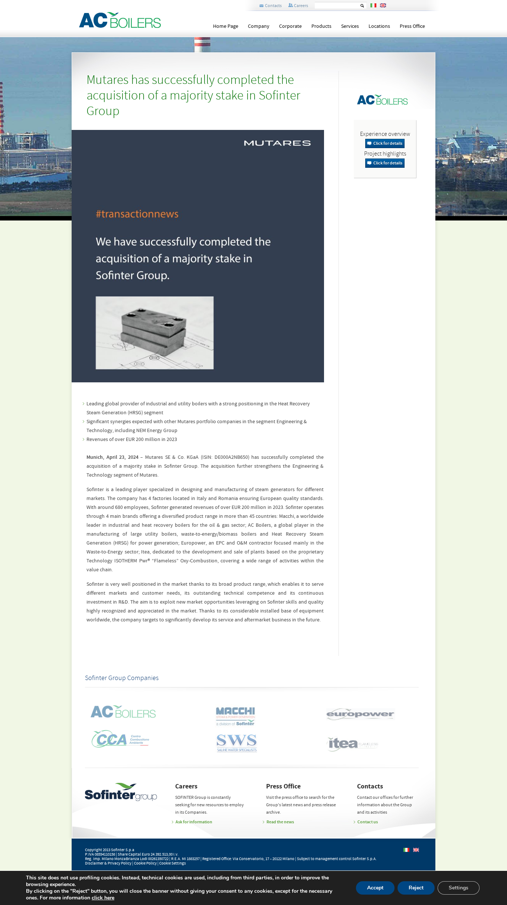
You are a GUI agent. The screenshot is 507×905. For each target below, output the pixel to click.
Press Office (412, 26)
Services (350, 26)
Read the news (280, 822)
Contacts (273, 6)
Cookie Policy (145, 863)
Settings (458, 887)
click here (103, 898)
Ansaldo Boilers (121, 19)
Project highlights (385, 154)
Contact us (367, 822)
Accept (375, 887)
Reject (416, 887)
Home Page (225, 26)
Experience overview (385, 134)
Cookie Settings (172, 863)
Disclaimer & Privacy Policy (108, 863)
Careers (301, 6)
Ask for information (194, 822)
